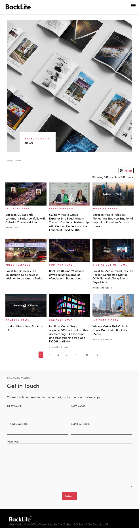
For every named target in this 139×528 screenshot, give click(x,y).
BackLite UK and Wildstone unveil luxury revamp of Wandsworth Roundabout (66, 274)
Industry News (17, 208)
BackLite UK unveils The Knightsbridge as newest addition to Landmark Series (24, 274)
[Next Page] (97, 355)
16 (87, 355)
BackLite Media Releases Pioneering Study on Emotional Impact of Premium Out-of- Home (112, 220)
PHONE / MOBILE (17, 424)
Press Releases (61, 208)
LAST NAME (78, 406)
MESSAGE (13, 441)
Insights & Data (105, 320)
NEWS (18, 160)
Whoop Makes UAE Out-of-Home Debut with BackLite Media (110, 330)
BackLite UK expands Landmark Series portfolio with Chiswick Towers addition (25, 218)
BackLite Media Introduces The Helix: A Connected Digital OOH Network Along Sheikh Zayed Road (112, 276)
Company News (61, 265)
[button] (133, 5)
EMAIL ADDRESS (80, 424)
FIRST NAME (14, 406)
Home (10, 160)
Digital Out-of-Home (109, 265)
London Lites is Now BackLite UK (24, 328)
